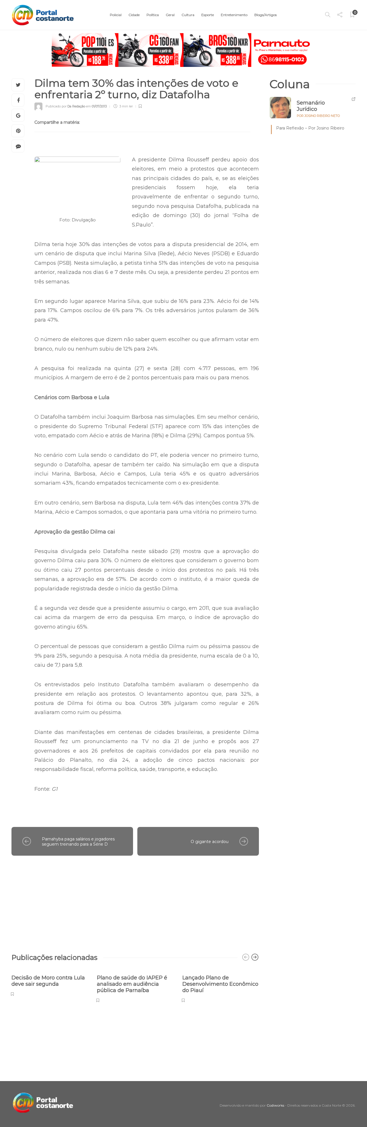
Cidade (134, 15)
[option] (50, 982)
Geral (170, 15)
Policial (116, 15)
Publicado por (65, 106)
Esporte (207, 15)
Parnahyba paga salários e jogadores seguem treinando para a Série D (78, 841)
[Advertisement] (135, 901)
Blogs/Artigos (265, 15)
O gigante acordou (210, 841)
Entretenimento (234, 15)
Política (153, 15)
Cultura (187, 15)
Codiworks (275, 1105)
